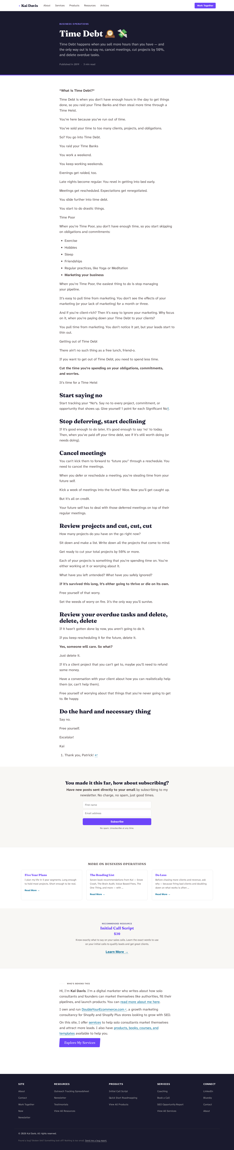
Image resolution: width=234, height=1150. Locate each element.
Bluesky (207, 1097)
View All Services (166, 1111)
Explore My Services (79, 1043)
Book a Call (163, 1097)
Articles (104, 5)
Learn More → (117, 952)
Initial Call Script (117, 928)
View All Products (118, 1104)
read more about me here (140, 1002)
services (95, 1022)
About (47, 5)
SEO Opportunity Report (170, 1104)
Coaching (162, 1091)
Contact (22, 1097)
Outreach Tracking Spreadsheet (71, 1091)
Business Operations (74, 23)
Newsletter (24, 1117)
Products (74, 5)
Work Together (205, 5)
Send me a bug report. (96, 1140)
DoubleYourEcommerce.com (103, 1009)
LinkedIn (208, 1091)
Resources (90, 5)
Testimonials (61, 1104)
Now (20, 1111)
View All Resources (64, 1111)
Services (60, 5)
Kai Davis (28, 5)
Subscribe (117, 821)
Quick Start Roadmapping (123, 1097)
